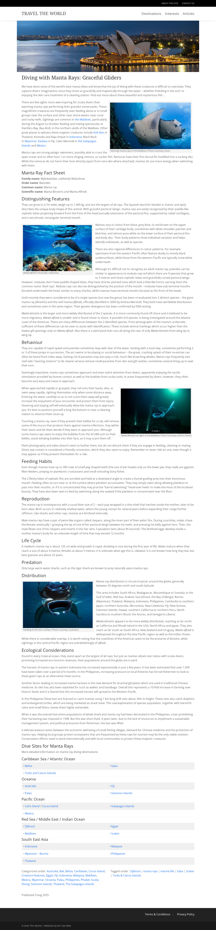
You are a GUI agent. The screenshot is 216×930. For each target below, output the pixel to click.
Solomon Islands (121, 793)
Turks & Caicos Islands (127, 875)
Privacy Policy (185, 914)
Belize (28, 766)
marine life (167, 871)
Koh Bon (98, 132)
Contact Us (188, 3)
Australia (30, 786)
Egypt (114, 826)
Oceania (50, 880)
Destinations (151, 14)
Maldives (30, 833)
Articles (188, 14)
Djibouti (30, 826)
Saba (114, 766)
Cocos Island (50, 806)
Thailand (30, 861)
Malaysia (116, 846)
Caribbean (80, 871)
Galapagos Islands (122, 806)
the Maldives (83, 119)
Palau (28, 793)
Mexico (41, 145)
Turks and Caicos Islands (40, 773)
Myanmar (31, 141)
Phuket (85, 880)
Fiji (113, 786)
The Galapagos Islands (80, 884)
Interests (172, 14)
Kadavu (43, 141)
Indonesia (75, 137)
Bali (61, 871)
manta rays (150, 871)
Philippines (118, 853)
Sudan (115, 833)
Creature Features (33, 875)
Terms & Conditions (157, 914)
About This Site (169, 3)
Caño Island (32, 806)
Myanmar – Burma (36, 853)
